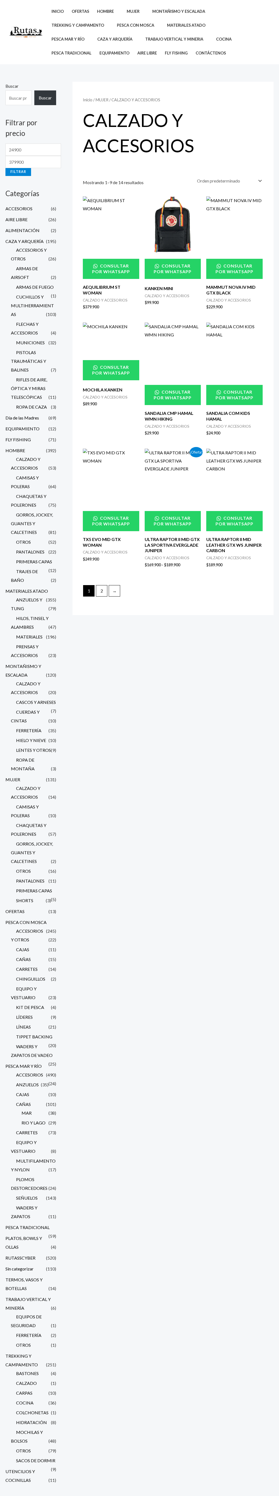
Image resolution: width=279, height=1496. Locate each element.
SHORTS (24, 900)
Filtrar (18, 172)
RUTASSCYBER (20, 1257)
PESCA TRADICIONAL (71, 53)
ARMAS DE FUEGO (35, 287)
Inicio (87, 99)
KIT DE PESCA (30, 1007)
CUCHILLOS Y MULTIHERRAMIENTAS (32, 305)
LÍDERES (24, 1017)
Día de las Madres (22, 417)
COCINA (25, 1402)
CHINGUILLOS (30, 978)
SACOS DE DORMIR (35, 1460)
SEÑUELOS (27, 1197)
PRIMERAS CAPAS (34, 561)
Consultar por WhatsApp (111, 268)
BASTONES (27, 1373)
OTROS (23, 542)
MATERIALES (29, 636)
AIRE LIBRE (147, 53)
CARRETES (27, 969)
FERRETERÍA (28, 730)
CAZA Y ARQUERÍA (24, 241)
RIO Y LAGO (34, 1122)
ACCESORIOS (18, 208)
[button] (252, 32)
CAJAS (22, 949)
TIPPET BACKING (34, 1036)
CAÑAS (23, 959)
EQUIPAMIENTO (114, 53)
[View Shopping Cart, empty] (264, 32)
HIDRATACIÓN (31, 1422)
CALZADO (26, 1383)
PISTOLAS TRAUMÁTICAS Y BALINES (28, 361)
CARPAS (24, 1392)
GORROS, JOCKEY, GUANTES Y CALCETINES (32, 523)
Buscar (12, 86)
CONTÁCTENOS (211, 53)
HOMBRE (15, 450)
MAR (27, 1112)
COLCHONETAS (32, 1412)
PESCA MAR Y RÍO (23, 1066)
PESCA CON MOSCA (26, 922)
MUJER (12, 779)
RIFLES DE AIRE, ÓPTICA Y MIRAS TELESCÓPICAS (29, 388)
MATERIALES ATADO (26, 591)
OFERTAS (80, 11)
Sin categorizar (19, 1268)
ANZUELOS (27, 1084)
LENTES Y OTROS (33, 750)
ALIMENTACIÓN (22, 230)
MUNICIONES (30, 342)
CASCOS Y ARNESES (36, 702)
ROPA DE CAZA (31, 406)
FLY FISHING (176, 53)
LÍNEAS (23, 1026)
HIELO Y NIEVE (31, 740)
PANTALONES (30, 551)
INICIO (57, 11)
